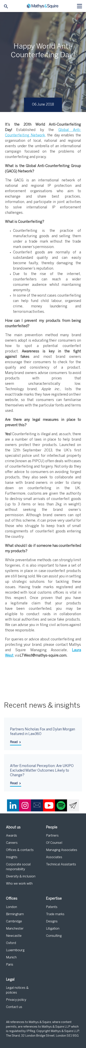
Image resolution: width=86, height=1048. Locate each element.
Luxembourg (15, 950)
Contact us (14, 1007)
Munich (11, 957)
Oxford (11, 943)
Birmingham (15, 914)
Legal (10, 979)
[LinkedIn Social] (13, 805)
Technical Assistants (61, 864)
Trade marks (55, 914)
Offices (11, 898)
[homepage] (43, 6)
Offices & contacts (20, 850)
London (11, 907)
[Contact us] (37, 805)
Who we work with (19, 883)
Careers (12, 842)
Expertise (54, 898)
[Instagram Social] (25, 805)
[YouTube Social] (49, 805)
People (51, 827)
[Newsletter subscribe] (73, 805)
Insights (11, 857)
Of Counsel (54, 842)
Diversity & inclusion (20, 876)
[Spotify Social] (61, 805)
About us (13, 827)
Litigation (52, 928)
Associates (54, 857)
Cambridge (14, 921)
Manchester (15, 928)
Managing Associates (61, 850)
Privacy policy (16, 999)
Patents (51, 907)
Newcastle (14, 935)
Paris (9, 964)
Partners (52, 835)
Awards (11, 835)
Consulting (54, 935)
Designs (52, 921)
